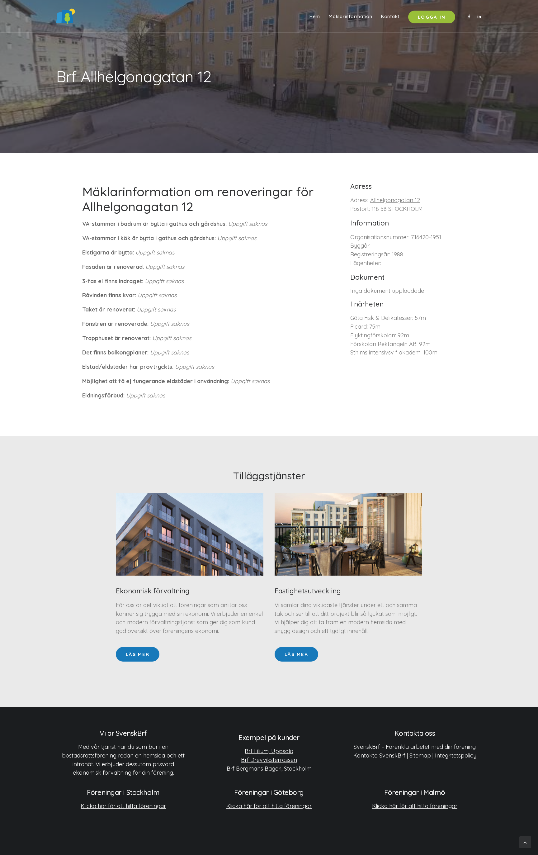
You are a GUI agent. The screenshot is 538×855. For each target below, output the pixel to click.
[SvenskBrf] (65, 16)
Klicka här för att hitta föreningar (123, 806)
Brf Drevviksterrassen (269, 759)
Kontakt (390, 16)
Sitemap (420, 755)
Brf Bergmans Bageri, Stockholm (269, 768)
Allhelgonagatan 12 (395, 200)
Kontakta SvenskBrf (379, 755)
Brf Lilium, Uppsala (269, 751)
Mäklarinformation (350, 16)
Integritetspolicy (455, 755)
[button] (470, 16)
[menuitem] (314, 16)
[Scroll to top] (525, 841)
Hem (314, 16)
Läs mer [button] (137, 654)
